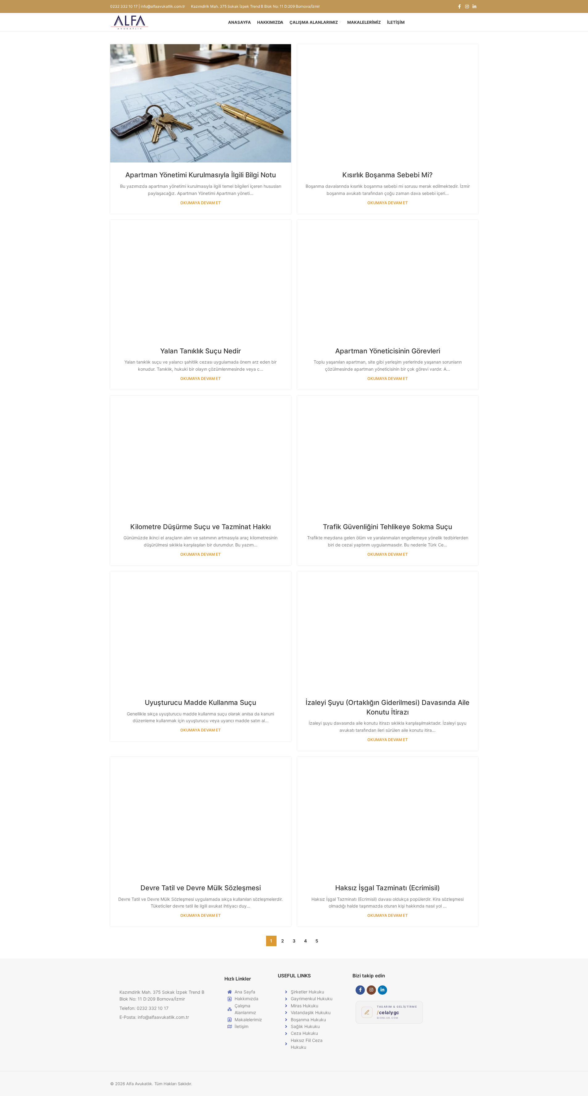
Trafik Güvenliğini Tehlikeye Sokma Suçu (387, 527)
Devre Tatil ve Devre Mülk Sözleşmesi (200, 888)
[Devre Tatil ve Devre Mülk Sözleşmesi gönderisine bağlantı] (200, 816)
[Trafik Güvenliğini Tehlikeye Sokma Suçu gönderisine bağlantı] (387, 455)
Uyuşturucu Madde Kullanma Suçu (200, 702)
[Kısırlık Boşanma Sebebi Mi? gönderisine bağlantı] (387, 103)
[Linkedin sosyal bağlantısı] (474, 6)
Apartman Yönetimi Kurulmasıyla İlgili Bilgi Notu (200, 175)
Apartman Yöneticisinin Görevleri (387, 351)
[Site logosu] (129, 21)
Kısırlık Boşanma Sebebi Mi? (387, 175)
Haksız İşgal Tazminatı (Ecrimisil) (387, 888)
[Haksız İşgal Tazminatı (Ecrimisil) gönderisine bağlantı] (387, 816)
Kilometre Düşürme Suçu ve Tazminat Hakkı (200, 527)
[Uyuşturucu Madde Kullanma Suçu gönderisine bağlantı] (200, 630)
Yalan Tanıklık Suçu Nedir (200, 351)
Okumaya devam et (200, 202)
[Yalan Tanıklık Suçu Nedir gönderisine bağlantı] (200, 279)
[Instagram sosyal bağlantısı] (467, 6)
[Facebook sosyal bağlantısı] (459, 6)
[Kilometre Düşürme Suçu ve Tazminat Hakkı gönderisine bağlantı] (200, 455)
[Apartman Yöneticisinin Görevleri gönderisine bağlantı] (387, 279)
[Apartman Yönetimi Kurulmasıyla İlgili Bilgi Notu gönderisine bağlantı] (200, 103)
